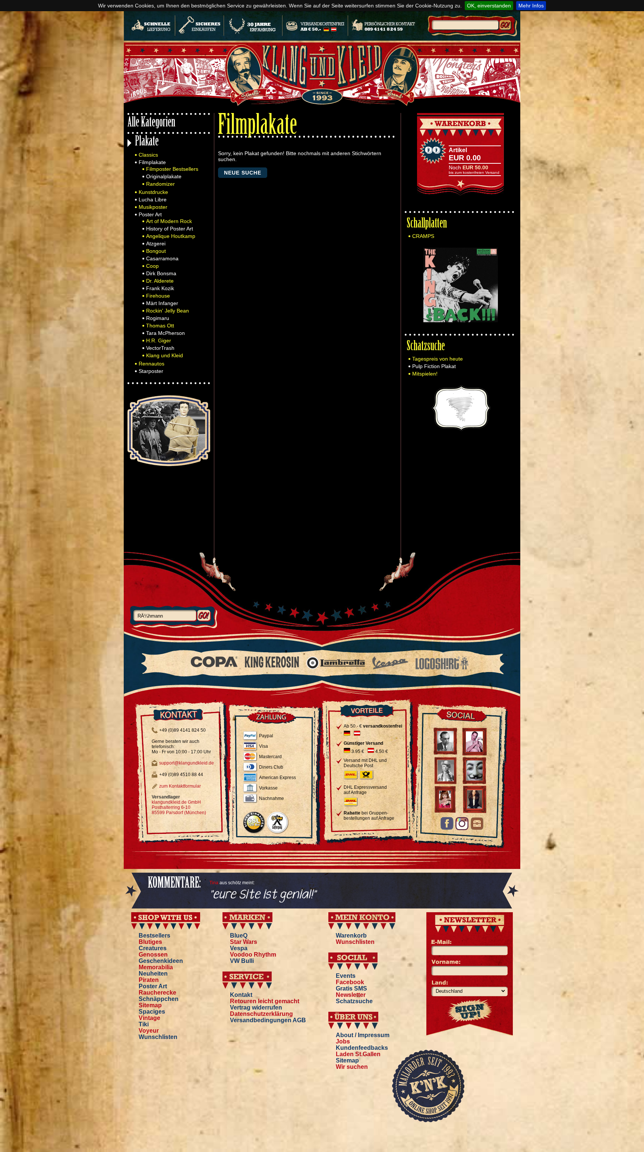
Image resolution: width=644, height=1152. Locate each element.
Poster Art (150, 214)
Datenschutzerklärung (261, 1014)
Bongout (156, 251)
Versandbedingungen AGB (268, 1020)
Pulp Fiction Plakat (434, 366)
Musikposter (153, 207)
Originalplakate (163, 176)
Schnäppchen (159, 999)
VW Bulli (242, 961)
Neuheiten (153, 973)
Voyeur (149, 1030)
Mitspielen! (425, 374)
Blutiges (150, 942)
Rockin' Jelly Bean (167, 311)
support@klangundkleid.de (186, 763)
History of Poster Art (169, 229)
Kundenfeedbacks (362, 1048)
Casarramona (162, 258)
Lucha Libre (153, 200)
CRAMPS (423, 236)
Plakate (147, 142)
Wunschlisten (158, 1037)
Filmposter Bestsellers (172, 169)
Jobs (343, 1041)
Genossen (153, 954)
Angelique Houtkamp (170, 236)
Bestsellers (154, 935)
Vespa (238, 948)
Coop (152, 266)
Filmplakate (152, 162)
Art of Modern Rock (169, 221)
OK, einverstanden (489, 6)
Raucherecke (157, 992)
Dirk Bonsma (161, 273)
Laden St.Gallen (358, 1054)
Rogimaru (157, 318)
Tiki (144, 1024)
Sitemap (150, 1005)
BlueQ (238, 935)
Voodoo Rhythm (253, 954)
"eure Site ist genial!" (262, 895)
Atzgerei (155, 244)
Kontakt (241, 995)
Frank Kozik (160, 288)
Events (346, 976)
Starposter (151, 371)
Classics (148, 155)
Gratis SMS (351, 988)
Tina (213, 882)
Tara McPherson (165, 333)
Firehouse (158, 296)
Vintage (149, 1018)
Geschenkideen (161, 961)
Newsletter (351, 995)
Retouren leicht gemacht (264, 1001)
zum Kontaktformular (180, 786)
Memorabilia (156, 967)
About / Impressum (362, 1035)
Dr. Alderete (160, 281)
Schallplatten (427, 224)
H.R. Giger (158, 340)
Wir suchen (352, 1067)
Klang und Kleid (164, 355)
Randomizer (160, 184)
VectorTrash (160, 348)
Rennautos (151, 364)
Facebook (350, 982)
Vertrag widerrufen (256, 1007)
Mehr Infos (531, 6)
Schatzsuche (426, 347)
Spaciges (152, 1011)
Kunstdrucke (153, 192)
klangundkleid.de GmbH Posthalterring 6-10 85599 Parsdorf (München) (179, 807)
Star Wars (243, 942)
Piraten (149, 980)
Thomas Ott (160, 326)
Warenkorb (351, 935)
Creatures (153, 948)
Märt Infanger (162, 303)
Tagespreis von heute (437, 359)
